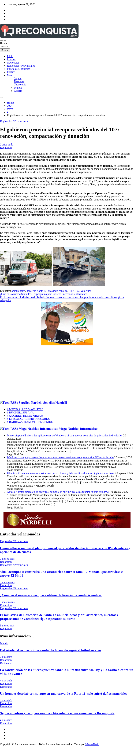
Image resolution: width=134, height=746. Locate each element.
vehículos (86, 290)
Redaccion (6, 147)
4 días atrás (6, 680)
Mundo (18, 87)
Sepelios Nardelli (55, 402)
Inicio (10, 56)
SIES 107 (74, 290)
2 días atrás (6, 656)
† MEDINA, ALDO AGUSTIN (25, 409)
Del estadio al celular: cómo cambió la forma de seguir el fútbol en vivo (50, 650)
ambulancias (18, 290)
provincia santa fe (57, 290)
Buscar (4, 43)
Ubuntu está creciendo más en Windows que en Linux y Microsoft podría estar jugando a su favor (60, 473)
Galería (18, 90)
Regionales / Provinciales (21, 65)
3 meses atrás (7, 558)
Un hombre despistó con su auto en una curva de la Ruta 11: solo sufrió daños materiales (63, 693)
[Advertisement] (67, 373)
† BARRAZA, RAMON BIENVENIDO (30, 421)
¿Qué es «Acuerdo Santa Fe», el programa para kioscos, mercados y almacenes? (44, 294)
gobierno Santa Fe (37, 290)
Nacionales (13, 62)
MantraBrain (92, 744)
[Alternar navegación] (1, 40)
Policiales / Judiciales (18, 68)
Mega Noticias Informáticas (78, 429)
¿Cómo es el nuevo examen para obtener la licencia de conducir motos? (51, 595)
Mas (9, 75)
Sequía (17, 78)
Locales (11, 59)
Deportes (19, 81)
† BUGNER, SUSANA (20, 412)
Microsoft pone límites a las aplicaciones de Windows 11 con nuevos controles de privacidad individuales (64, 435)
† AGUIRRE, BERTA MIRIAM (25, 415)
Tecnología (20, 84)
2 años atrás (6, 144)
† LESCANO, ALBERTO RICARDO (28, 418)
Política (11, 71)
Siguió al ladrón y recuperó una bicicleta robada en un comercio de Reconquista (57, 713)
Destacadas (6, 663)
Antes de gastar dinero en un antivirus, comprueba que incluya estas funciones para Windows (58, 491)
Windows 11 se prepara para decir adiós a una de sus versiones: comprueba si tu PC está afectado (60, 457)
